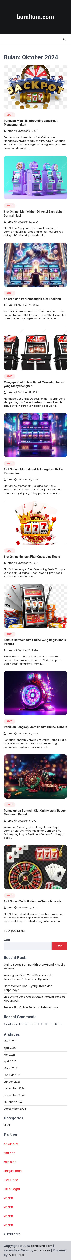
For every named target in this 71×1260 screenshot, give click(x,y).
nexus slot (11, 1144)
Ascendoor (42, 1250)
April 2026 (10, 1048)
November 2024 (14, 1095)
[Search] (64, 39)
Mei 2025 (9, 1055)
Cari (7, 940)
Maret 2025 (11, 1068)
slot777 (9, 1153)
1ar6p (10, 130)
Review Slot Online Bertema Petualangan (31, 1007)
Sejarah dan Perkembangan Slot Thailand (32, 299)
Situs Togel (12, 1189)
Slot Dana (11, 1180)
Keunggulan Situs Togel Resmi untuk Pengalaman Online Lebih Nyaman (28, 977)
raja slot (10, 1162)
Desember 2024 (14, 1088)
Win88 (8, 1198)
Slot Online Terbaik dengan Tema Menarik (32, 901)
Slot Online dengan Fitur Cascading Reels (32, 556)
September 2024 (15, 1109)
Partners (13, 1234)
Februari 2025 (12, 1075)
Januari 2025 (12, 1082)
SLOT (9, 114)
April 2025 (10, 1061)
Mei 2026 (10, 1041)
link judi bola (13, 1171)
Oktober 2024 (13, 1102)
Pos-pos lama (14, 931)
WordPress (16, 1255)
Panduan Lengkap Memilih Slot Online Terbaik (35, 727)
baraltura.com (35, 16)
